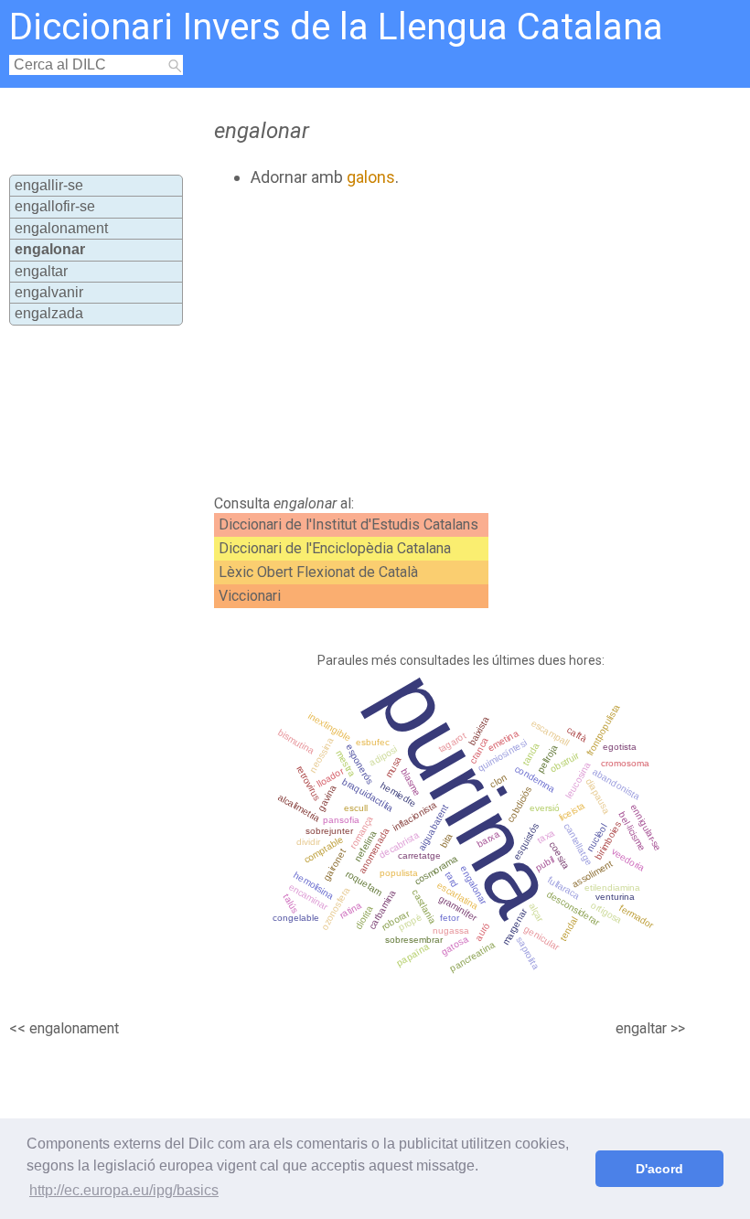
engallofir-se (55, 206)
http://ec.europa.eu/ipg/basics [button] (124, 1190)
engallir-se (49, 185)
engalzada (49, 313)
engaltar (41, 271)
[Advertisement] (410, 341)
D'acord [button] (659, 1168)
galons (371, 177)
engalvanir (49, 292)
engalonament (61, 228)
